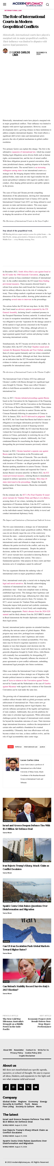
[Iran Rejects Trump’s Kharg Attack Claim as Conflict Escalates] (27, 850)
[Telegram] (37, 62)
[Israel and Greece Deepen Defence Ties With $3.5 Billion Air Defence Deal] (27, 810)
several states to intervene (21, 299)
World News (8, 821)
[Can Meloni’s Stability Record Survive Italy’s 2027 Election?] (27, 971)
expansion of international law (23, 152)
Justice (42, 747)
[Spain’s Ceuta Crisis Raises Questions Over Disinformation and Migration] (27, 890)
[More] (44, 62)
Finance (6, 941)
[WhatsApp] (18, 62)
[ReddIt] (31, 62)
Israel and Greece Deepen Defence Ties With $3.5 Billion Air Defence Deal (26, 827)
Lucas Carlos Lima (21, 53)
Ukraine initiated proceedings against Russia (32, 398)
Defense (18, 747)
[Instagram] (13, 1087)
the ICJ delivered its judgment (33, 416)
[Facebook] (5, 62)
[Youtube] (36, 1087)
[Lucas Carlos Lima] (5, 50)
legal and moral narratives (13, 583)
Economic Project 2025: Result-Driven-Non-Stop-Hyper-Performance (39, 1023)
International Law (13, 10)
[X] (12, 62)
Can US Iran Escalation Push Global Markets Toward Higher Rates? (26, 947)
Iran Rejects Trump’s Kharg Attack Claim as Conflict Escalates (25, 1131)
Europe (6, 982)
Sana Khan (7, 833)
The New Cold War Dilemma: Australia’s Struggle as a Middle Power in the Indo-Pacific (13, 1024)
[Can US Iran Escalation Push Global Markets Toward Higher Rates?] (27, 930)
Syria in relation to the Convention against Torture (28, 680)
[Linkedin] (24, 62)
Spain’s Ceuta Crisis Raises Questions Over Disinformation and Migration (25, 907)
